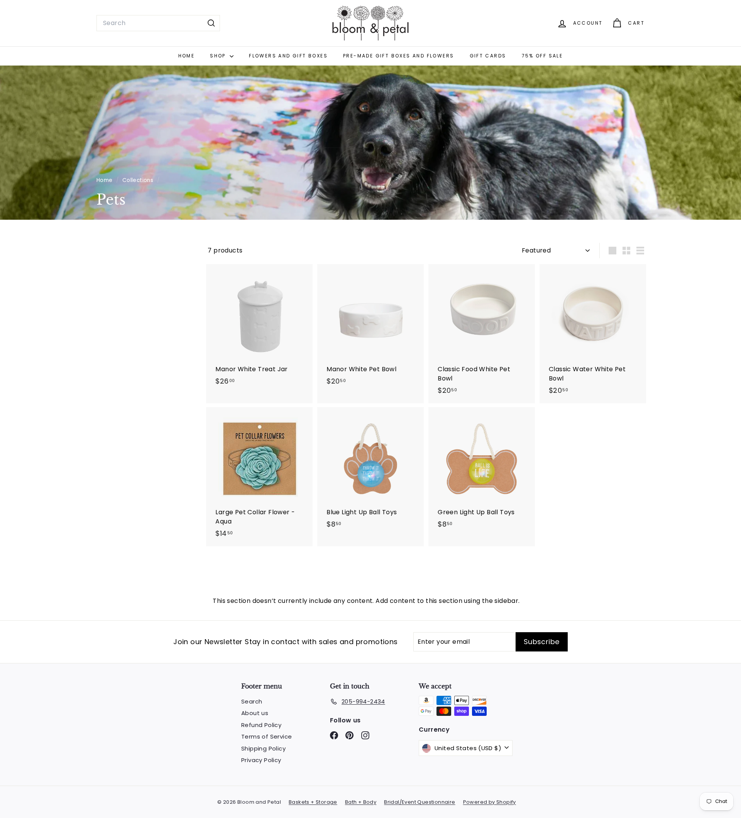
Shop (219, 55)
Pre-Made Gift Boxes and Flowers (398, 55)
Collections (138, 180)
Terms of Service (266, 736)
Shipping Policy (263, 748)
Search (251, 701)
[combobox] (158, 23)
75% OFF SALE (542, 55)
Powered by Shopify (489, 802)
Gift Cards (488, 55)
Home (186, 55)
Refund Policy (261, 725)
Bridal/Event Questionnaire (419, 802)
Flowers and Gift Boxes (288, 55)
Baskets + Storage (313, 802)
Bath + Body (360, 802)
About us (254, 713)
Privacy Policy (261, 760)
